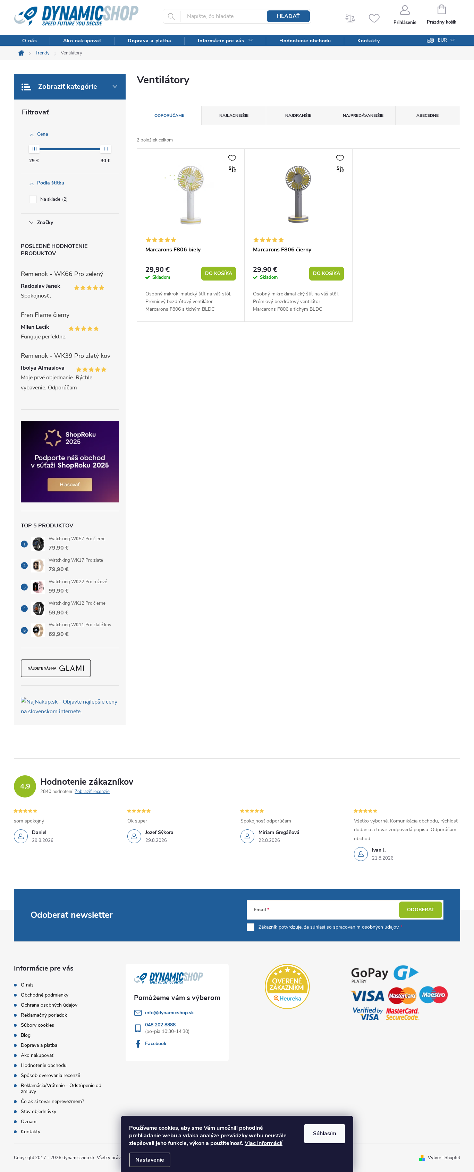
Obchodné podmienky (44, 995)
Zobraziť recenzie (92, 791)
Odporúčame (169, 115)
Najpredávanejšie (363, 115)
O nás (27, 985)
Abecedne (427, 115)
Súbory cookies (37, 1025)
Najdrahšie (298, 115)
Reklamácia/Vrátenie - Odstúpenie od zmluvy (61, 1088)
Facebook (156, 1043)
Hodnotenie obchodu (44, 1065)
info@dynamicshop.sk (169, 1012)
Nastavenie (149, 1160)
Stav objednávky (38, 1111)
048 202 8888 (160, 1025)
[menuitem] (29, 40)
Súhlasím (324, 1133)
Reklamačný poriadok (44, 1015)
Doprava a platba (39, 1045)
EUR (442, 40)
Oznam (28, 1121)
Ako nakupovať (37, 1055)
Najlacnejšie (233, 115)
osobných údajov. (380, 927)
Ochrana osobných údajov (49, 1005)
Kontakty (30, 1131)
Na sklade (53, 199)
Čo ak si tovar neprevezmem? (52, 1101)
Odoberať (420, 909)
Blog (26, 1035)
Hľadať (288, 16)
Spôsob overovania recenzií (50, 1075)
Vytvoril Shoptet (444, 1158)
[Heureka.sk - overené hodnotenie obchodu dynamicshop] (287, 986)
